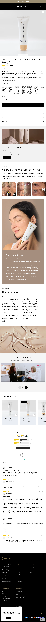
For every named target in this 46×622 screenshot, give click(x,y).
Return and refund (6, 598)
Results (19, 572)
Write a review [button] (23, 447)
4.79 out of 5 (26, 435)
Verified (22, 459)
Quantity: (4, 96)
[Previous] (19, 387)
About (19, 574)
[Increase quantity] (9, 99)
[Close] (21, 608)
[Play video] (23, 373)
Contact (20, 581)
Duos (31, 572)
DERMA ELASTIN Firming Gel (10, 418)
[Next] (26, 387)
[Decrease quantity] (3, 99)
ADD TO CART (6, 157)
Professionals (21, 579)
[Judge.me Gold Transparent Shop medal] (22, 455)
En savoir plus (9, 614)
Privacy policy (5, 602)
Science (20, 570)
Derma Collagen (33, 567)
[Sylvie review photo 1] (6, 529)
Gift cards (4, 591)
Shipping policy (5, 596)
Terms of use (4, 605)
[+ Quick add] (16, 415)
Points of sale (21, 576)
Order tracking (5, 593)
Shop (19, 567)
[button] (5, 65)
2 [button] (21, 546)
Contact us (4, 600)
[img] (6, 466)
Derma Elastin (33, 570)
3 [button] (23, 546)
